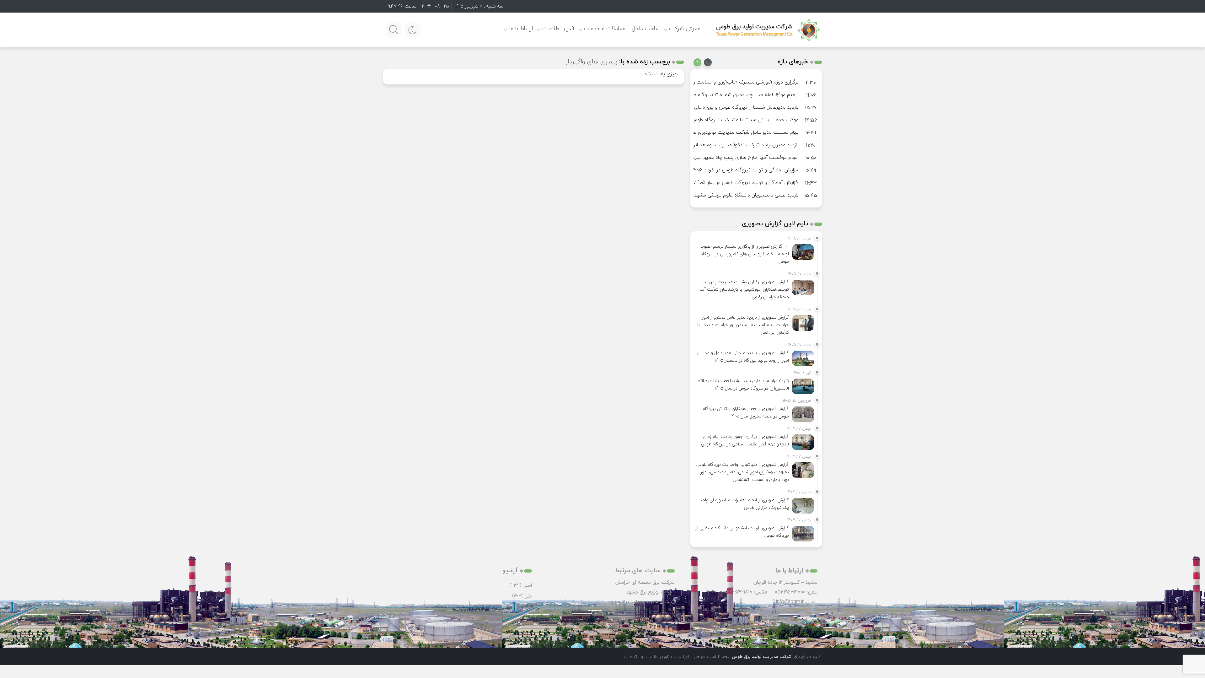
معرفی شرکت (684, 28)
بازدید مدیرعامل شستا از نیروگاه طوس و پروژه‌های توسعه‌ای (736, 107)
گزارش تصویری (516, 606)
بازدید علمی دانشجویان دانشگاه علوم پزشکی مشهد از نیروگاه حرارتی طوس (722, 195)
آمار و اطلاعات (558, 28)
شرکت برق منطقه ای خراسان (645, 582)
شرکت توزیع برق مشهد (650, 591)
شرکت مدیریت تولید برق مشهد (641, 601)
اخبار (527, 585)
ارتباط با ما (521, 28)
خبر (528, 595)
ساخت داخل (646, 28)
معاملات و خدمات (604, 28)
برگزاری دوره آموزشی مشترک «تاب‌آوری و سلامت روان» (741, 82)
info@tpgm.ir (790, 601)
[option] (756, 82)
